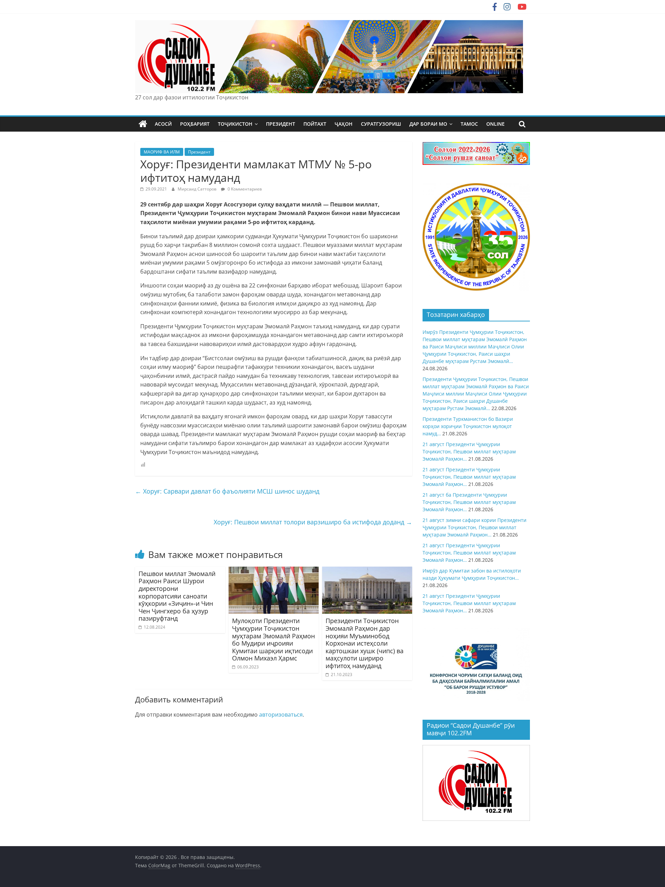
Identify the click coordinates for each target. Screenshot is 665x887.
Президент (199, 152)
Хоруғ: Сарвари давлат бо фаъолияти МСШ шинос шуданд (227, 491)
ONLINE (495, 124)
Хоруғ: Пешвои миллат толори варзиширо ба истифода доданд (313, 522)
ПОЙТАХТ (314, 124)
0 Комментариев (244, 189)
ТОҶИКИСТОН (235, 124)
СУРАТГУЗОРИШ (381, 124)
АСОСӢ (163, 124)
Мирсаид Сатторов (198, 189)
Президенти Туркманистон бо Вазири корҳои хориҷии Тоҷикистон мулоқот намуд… (468, 426)
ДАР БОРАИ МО (428, 124)
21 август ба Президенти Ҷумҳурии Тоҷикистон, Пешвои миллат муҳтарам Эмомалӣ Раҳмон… (469, 502)
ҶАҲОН (344, 124)
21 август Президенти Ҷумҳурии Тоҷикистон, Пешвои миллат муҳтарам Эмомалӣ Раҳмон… (469, 451)
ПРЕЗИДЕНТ (280, 124)
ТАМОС (469, 124)
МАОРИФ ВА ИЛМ (162, 152)
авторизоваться (281, 714)
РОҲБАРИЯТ (195, 124)
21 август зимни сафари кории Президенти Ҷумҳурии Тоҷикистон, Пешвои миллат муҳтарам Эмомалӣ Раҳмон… (474, 527)
